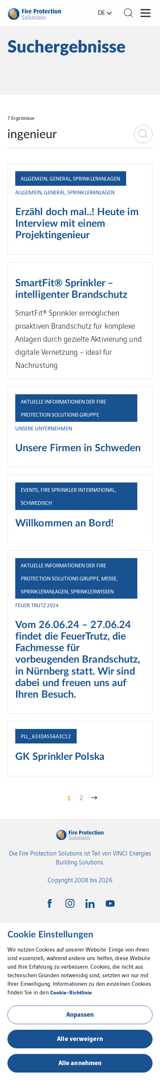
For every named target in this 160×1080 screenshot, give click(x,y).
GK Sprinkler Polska (60, 757)
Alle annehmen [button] (80, 1062)
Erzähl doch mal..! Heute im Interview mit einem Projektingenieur (77, 223)
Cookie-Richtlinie (71, 992)
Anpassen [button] (80, 1014)
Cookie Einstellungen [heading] (50, 934)
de (101, 12)
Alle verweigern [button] (80, 1038)
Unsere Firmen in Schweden (78, 448)
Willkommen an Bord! (64, 523)
